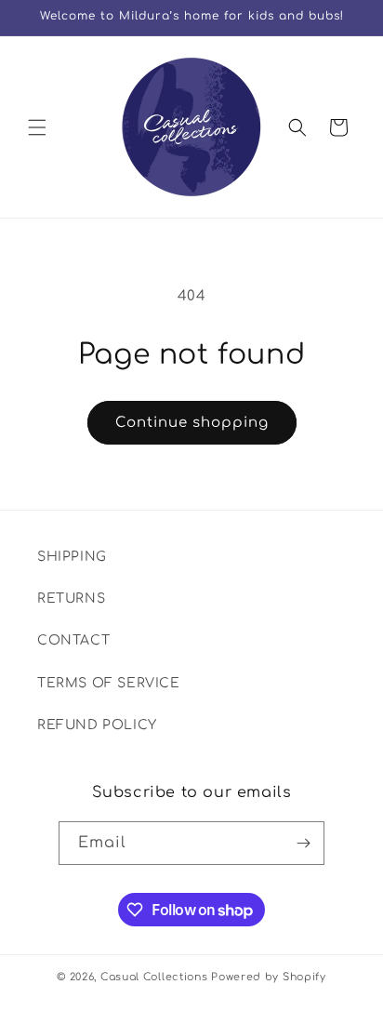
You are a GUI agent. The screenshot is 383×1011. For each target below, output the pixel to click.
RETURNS (71, 598)
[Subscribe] (303, 843)
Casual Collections (154, 977)
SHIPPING (72, 557)
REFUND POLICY (97, 725)
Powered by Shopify (268, 977)
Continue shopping (192, 423)
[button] (37, 127)
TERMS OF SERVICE (108, 683)
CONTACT (73, 640)
